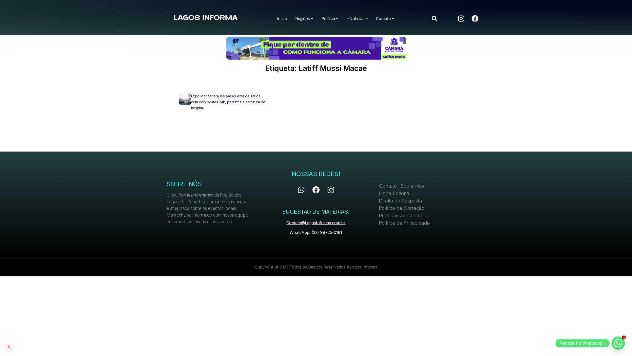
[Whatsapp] (301, 189)
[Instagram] (461, 18)
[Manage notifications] (9, 347)
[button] (434, 18)
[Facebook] (475, 18)
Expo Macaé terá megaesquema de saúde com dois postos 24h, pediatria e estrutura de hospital (228, 102)
